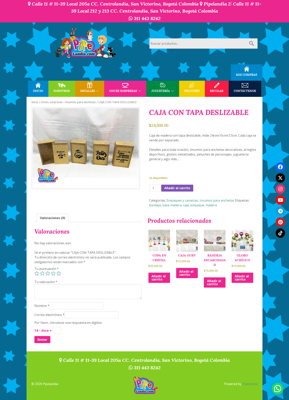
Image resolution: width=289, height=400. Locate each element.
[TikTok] (280, 233)
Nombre (41, 306)
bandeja (155, 205)
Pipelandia (250, 384)
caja (186, 205)
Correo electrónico (49, 315)
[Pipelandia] (85, 43)
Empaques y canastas (182, 200)
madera (211, 205)
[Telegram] (280, 211)
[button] (277, 388)
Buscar (251, 43)
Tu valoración (45, 282)
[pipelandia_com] (280, 189)
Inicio (34, 102)
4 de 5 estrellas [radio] (53, 273)
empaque (197, 205)
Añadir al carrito (177, 188)
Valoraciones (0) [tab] (52, 218)
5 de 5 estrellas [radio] (58, 273)
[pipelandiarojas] (280, 200)
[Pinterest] (280, 222)
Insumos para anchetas (80, 102)
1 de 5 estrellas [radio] (36, 273)
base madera (171, 205)
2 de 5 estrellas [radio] (42, 273)
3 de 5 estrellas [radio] (47, 273)
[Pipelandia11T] (280, 178)
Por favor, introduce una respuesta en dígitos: (68, 322)
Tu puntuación (46, 269)
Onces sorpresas (52, 102)
